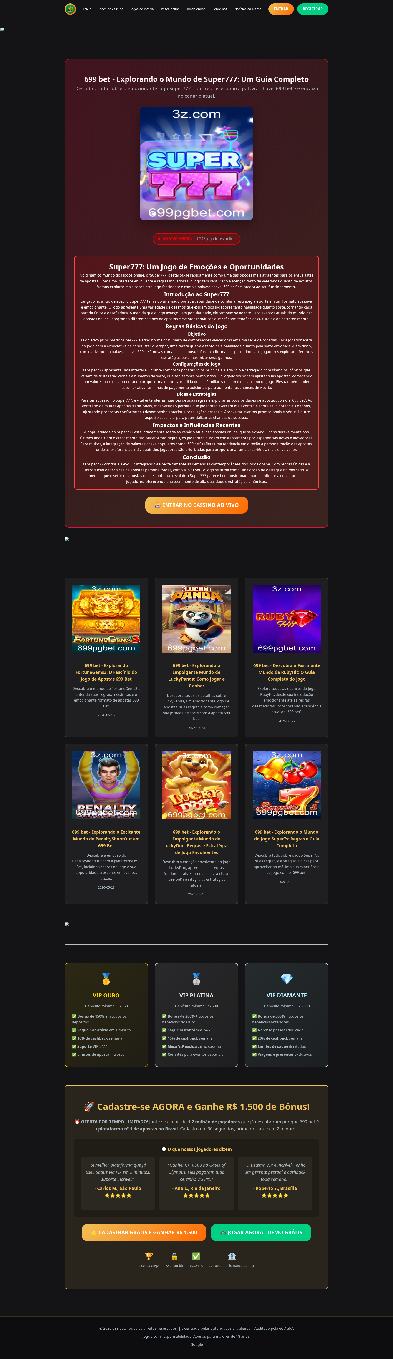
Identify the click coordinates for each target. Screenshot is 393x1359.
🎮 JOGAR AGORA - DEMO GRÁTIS (261, 1232)
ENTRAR (281, 8)
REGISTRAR (313, 8)
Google (196, 1344)
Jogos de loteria (142, 9)
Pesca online (170, 9)
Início (87, 9)
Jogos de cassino (111, 9)
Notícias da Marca (247, 9)
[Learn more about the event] (196, 38)
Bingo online (196, 9)
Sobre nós (220, 9)
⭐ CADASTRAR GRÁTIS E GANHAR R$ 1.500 (144, 1232)
